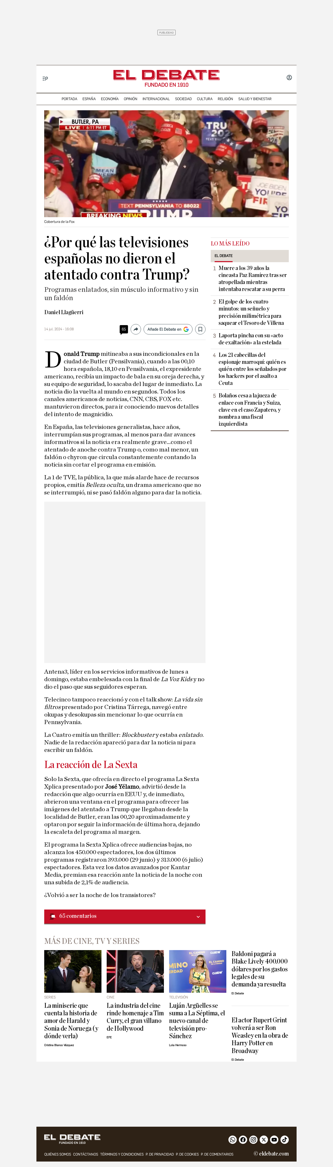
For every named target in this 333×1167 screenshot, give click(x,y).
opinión (130, 99)
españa (89, 99)
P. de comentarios (217, 1154)
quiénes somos (57, 1154)
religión (225, 99)
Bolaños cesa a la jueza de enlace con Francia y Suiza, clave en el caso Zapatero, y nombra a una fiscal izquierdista (250, 409)
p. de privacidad (160, 1154)
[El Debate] (166, 75)
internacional (156, 99)
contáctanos (85, 1154)
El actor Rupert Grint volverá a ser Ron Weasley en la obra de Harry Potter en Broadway (260, 1035)
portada (69, 99)
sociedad (183, 99)
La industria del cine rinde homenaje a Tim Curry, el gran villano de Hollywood (135, 1017)
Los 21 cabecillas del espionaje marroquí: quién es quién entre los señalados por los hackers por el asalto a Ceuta (252, 369)
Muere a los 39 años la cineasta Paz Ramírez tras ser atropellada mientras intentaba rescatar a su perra (253, 278)
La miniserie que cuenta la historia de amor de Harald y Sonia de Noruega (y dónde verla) (71, 1021)
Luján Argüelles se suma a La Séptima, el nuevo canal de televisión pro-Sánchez (197, 1021)
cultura (205, 99)
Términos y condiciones (122, 1154)
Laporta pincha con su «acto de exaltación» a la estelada (251, 339)
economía (110, 99)
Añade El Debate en (164, 329)
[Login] (289, 78)
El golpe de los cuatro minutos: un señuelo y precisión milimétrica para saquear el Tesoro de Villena (251, 312)
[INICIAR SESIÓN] (289, 78)
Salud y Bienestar (255, 99)
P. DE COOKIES (187, 1154)
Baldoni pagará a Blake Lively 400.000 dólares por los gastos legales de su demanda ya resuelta (260, 969)
